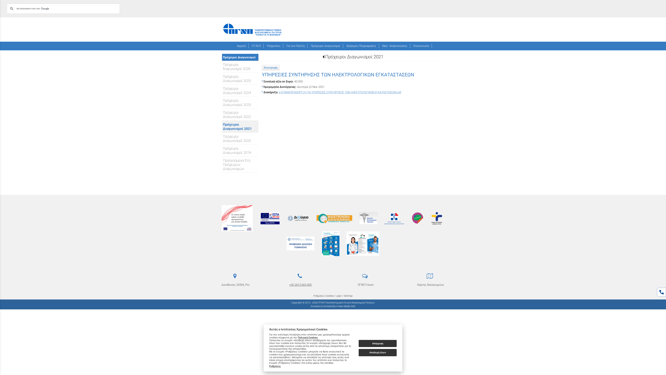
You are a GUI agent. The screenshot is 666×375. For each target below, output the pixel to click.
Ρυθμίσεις (275, 366)
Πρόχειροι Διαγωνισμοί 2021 (354, 56)
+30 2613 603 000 (300, 284)
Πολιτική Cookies (308, 337)
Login (339, 295)
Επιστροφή (271, 67)
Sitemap (348, 295)
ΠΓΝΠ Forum (366, 284)
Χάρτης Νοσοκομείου (430, 284)
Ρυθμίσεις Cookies (323, 295)
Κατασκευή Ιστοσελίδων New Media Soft (333, 306)
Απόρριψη (377, 343)
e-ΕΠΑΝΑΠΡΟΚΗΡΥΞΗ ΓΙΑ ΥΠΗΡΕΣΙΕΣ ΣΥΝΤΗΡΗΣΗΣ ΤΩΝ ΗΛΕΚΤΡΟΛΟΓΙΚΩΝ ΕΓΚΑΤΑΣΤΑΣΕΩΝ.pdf (340, 92)
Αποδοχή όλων (377, 352)
